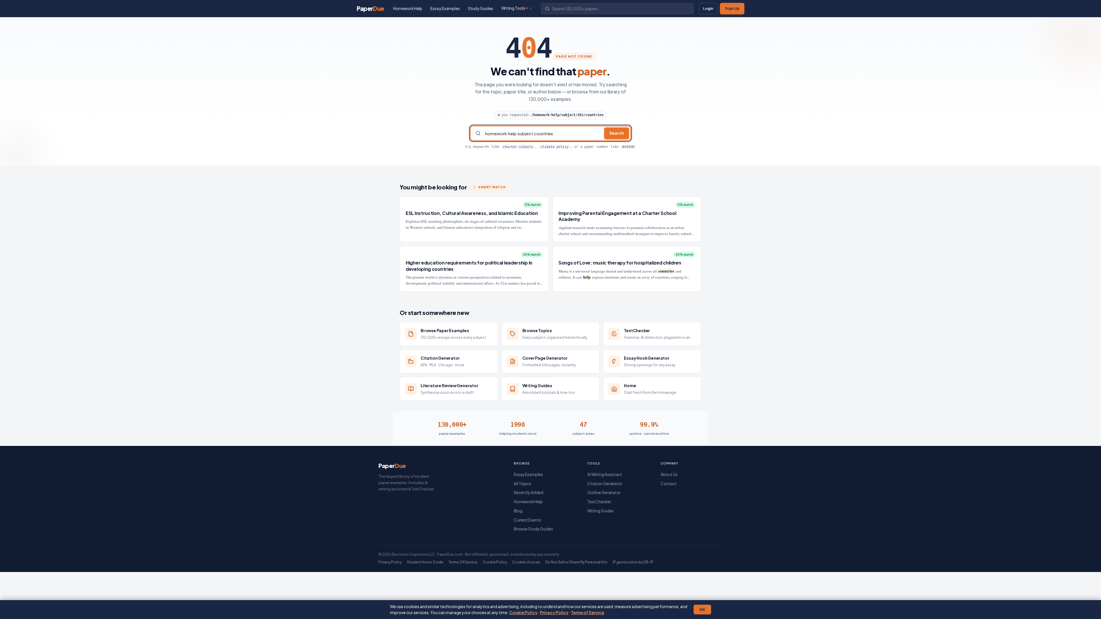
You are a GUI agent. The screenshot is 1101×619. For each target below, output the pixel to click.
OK (702, 609)
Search (616, 133)
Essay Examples (445, 8)
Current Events (527, 520)
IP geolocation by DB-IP (633, 562)
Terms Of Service (462, 562)
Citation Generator (604, 483)
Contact (669, 483)
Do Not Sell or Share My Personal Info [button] (576, 562)
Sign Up (732, 8)
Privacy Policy (554, 612)
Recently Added (528, 492)
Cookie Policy (523, 612)
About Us (669, 474)
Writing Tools (513, 8)
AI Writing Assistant (604, 474)
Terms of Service (587, 612)
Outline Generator (603, 492)
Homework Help (407, 8)
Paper (370, 8)
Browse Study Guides (533, 528)
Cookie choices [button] (526, 562)
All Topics (522, 483)
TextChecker (599, 501)
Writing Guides (600, 510)
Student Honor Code (425, 562)
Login (708, 8)
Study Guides (480, 8)
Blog (518, 510)
